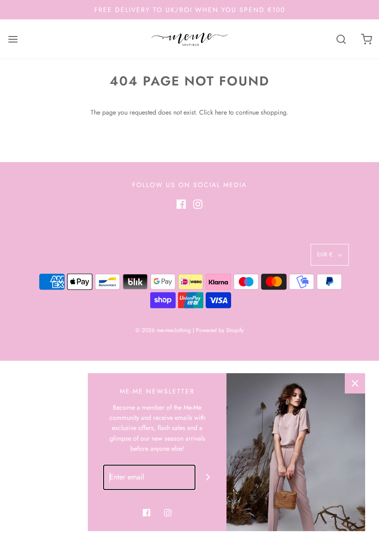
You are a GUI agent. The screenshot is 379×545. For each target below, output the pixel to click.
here (221, 112)
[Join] (208, 477)
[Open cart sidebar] (366, 39)
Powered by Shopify (220, 330)
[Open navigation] (12, 39)
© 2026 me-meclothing (163, 330)
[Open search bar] (341, 39)
